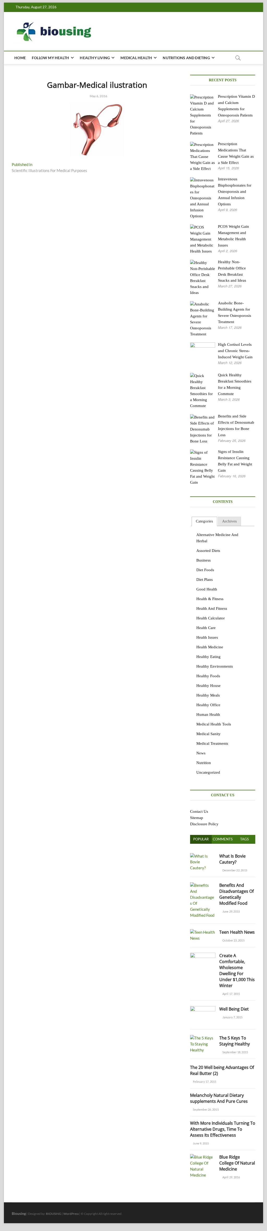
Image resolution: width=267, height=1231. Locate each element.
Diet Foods (205, 570)
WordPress (71, 1214)
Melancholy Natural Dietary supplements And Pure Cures (219, 1098)
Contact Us (199, 811)
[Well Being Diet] (203, 1009)
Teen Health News (237, 932)
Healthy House (208, 686)
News (200, 753)
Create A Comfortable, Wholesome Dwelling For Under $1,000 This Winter (237, 970)
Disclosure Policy (204, 824)
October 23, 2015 (233, 940)
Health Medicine (209, 647)
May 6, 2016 (98, 96)
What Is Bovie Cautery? (232, 859)
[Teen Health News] (203, 932)
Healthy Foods (208, 676)
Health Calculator (210, 618)
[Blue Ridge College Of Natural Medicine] (203, 1157)
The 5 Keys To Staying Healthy (234, 1041)
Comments (223, 839)
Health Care (206, 628)
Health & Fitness (209, 599)
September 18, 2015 (235, 1052)
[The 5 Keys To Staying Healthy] (203, 1038)
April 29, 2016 (231, 1177)
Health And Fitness (211, 608)
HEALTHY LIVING (95, 58)
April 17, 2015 (231, 993)
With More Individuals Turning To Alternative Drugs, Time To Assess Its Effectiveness (222, 1129)
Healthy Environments (214, 666)
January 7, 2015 (232, 1017)
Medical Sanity (208, 734)
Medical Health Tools (213, 724)
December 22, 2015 (234, 870)
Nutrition (203, 763)
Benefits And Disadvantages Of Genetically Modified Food (236, 894)
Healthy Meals (208, 695)
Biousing (19, 1213)
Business (203, 560)
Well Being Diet (234, 1009)
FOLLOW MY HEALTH (50, 58)
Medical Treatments (212, 743)
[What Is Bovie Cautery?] (203, 856)
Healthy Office (208, 705)
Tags (244, 839)
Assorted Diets (208, 551)
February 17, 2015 (204, 1081)
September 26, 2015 (205, 1109)
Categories (204, 521)
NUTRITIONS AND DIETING (186, 58)
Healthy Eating (208, 657)
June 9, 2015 (200, 1143)
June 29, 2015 (231, 911)
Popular (201, 839)
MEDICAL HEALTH (136, 58)
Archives (229, 521)
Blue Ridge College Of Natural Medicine (237, 1163)
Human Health (208, 714)
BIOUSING (53, 1214)
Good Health (206, 589)
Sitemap (196, 818)
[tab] (204, 521)
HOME (20, 58)
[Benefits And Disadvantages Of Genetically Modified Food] (203, 885)
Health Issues (207, 637)
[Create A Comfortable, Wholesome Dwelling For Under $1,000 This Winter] (203, 955)
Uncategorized (208, 772)
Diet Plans (204, 579)
